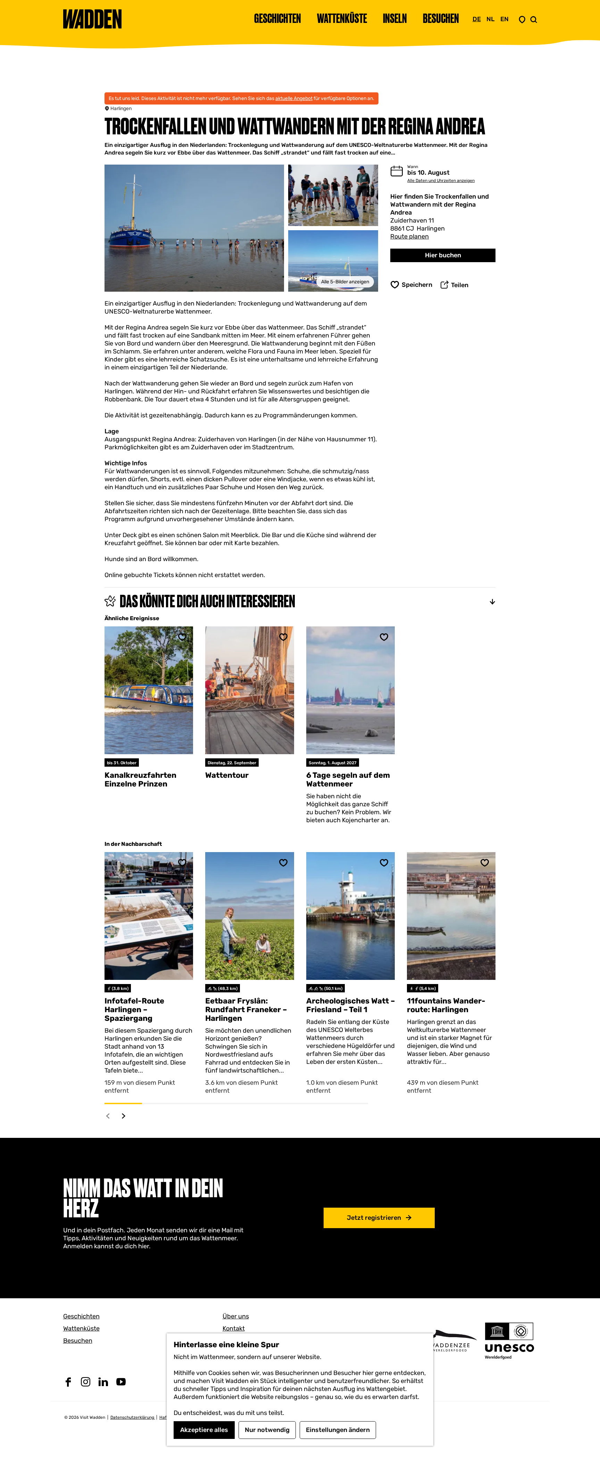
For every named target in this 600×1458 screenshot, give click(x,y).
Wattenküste (81, 1328)
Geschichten (81, 1316)
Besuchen (77, 1340)
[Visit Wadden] (449, 1340)
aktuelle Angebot (293, 98)
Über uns (236, 1316)
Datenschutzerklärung (132, 1417)
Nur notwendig (267, 1430)
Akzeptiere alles (204, 1430)
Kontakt (234, 1328)
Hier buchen (443, 255)
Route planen (409, 236)
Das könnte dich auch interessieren (207, 601)
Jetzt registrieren (374, 1218)
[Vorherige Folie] (108, 1116)
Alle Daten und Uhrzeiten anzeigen (441, 180)
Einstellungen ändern (338, 1430)
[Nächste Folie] (124, 1116)
